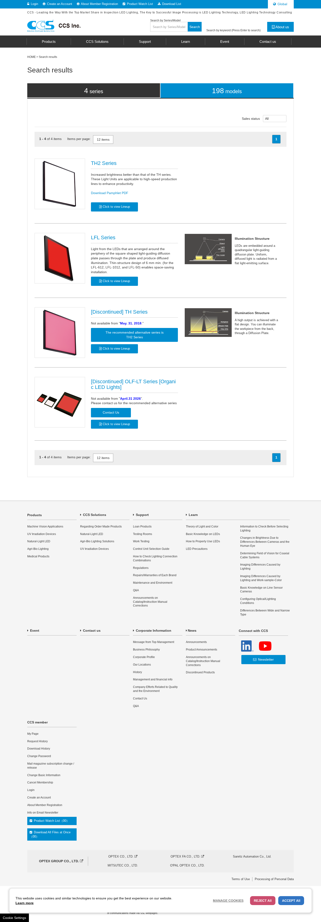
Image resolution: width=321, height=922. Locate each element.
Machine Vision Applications (45, 526)
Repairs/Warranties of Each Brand (154, 575)
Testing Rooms (142, 534)
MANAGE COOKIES (228, 900)
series (93, 91)
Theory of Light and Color (202, 526)
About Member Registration (99, 4)
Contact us (91, 630)
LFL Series (103, 237)
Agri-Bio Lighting (38, 549)
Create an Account (59, 4)
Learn (193, 515)
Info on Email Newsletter (42, 812)
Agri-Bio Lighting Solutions (97, 541)
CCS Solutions (94, 515)
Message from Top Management (153, 642)
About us (282, 27)
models (227, 91)
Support (142, 515)
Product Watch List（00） (51, 820)
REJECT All (263, 900)
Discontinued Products (200, 672)
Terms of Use (240, 879)
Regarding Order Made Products (101, 526)
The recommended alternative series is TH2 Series (135, 335)
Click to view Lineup (116, 206)
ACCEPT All (291, 900)
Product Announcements (201, 649)
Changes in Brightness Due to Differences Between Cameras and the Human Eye (265, 541)
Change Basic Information (43, 775)
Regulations (141, 568)
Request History (37, 741)
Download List (171, 4)
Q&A (136, 590)
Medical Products (38, 556)
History (137, 672)
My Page (33, 733)
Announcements (196, 642)
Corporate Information (153, 630)
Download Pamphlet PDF (109, 193)
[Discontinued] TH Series (119, 312)
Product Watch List (139, 4)
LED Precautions (196, 549)
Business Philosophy (146, 649)
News (192, 630)
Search (194, 27)
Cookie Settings (14, 918)
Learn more (25, 903)
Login (34, 4)
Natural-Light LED (38, 541)
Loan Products (142, 526)
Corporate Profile (144, 657)
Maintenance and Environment (152, 582)
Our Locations (142, 664)
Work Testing (141, 541)
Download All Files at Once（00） (50, 834)
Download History (38, 748)
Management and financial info (152, 679)
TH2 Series (104, 163)
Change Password (39, 756)
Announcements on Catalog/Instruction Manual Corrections (150, 601)
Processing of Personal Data (274, 879)
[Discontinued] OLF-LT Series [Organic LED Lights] (133, 384)
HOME (31, 57)
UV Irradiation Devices (41, 534)
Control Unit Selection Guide (151, 549)
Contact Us (111, 412)
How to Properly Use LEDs (203, 541)
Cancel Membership (40, 782)
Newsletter (265, 659)
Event (34, 630)
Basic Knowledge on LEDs (203, 534)
